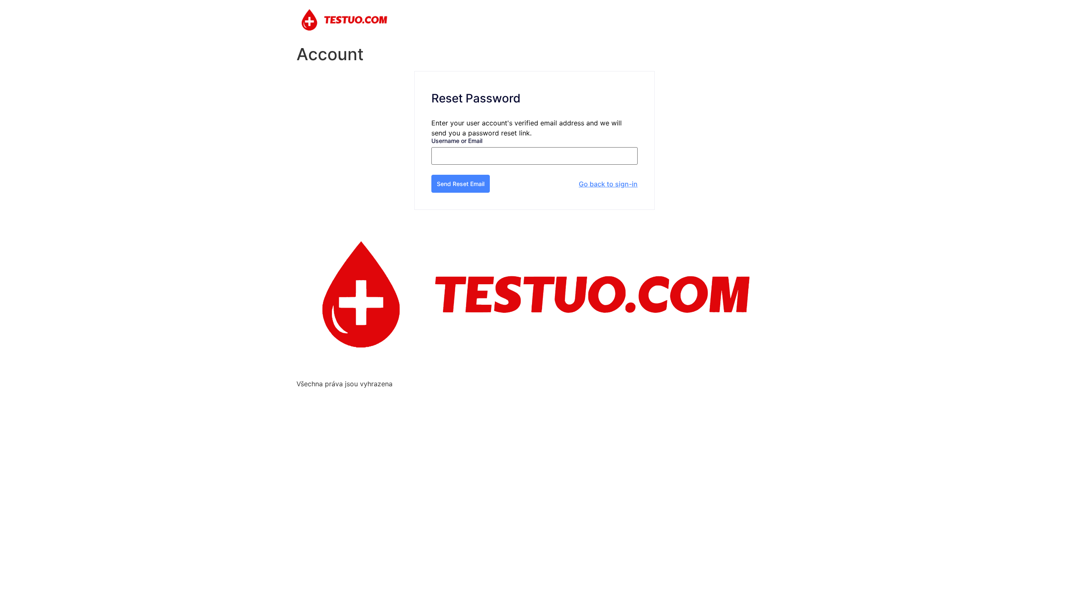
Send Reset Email (460, 183)
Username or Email (456, 141)
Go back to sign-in (608, 184)
